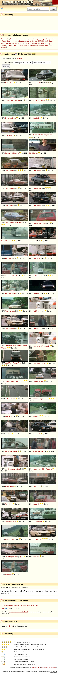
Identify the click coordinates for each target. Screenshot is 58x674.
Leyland (8, 381)
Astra (14, 539)
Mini (6, 416)
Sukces (34, 41)
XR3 (14, 293)
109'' (14, 345)
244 (38, 557)
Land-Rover (9, 345)
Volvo (34, 557)
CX (39, 118)
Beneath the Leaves (17, 39)
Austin (35, 83)
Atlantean (14, 381)
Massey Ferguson (39, 399)
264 (10, 574)
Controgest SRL (35, 667)
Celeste (10, 135)
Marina (40, 451)
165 (47, 399)
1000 (10, 416)
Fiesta (38, 293)
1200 (12, 153)
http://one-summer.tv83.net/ (18, 612)
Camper (46, 135)
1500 (40, 522)
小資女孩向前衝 (43, 41)
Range (15, 363)
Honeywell (28, 39)
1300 (39, 83)
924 (12, 486)
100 (10, 83)
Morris (35, 434)
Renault (35, 486)
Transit (38, 311)
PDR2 (20, 381)
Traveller (49, 469)
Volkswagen (9, 557)
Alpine (13, 118)
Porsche (8, 486)
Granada (11, 311)
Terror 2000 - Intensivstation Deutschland (33, 45)
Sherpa (41, 381)
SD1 (14, 522)
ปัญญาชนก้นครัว (12, 41)
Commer (36, 135)
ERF (30, 153)
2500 (40, 135)
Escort (35, 241)
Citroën (35, 118)
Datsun (7, 153)
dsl (3, 609)
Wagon (3, 348)
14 (39, 486)
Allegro (12, 100)
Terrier (13, 399)
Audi (6, 83)
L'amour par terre (28, 43)
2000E (16, 223)
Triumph (36, 522)
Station (25, 345)
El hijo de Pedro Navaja (13, 43)
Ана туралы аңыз (39, 39)
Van (50, 135)
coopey (19, 59)
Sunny (16, 153)
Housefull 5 (5, 39)
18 (11, 504)
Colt (6, 135)
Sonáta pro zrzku (25, 41)
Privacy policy (52, 667)
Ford (6, 171)
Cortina (38, 171)
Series (35, 153)
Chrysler (8, 118)
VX (40, 539)
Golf (15, 557)
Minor (40, 469)
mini (39, 100)
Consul (11, 171)
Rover (20, 363)
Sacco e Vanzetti (40, 43)
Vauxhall (8, 539)
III (49, 346)
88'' (42, 346)
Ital (39, 434)
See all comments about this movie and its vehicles (20, 605)
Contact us (44, 667)
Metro (43, 100)
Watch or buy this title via (9, 588)
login (11, 626)
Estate (17, 100)
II (21, 345)
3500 (10, 522)
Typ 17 (21, 557)
